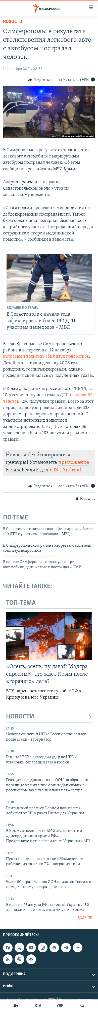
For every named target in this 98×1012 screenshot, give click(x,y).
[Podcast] (19, 959)
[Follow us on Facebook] (8, 947)
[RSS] (8, 959)
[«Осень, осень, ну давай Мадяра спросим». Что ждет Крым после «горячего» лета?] (49, 636)
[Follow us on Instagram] (42, 947)
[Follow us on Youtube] (31, 947)
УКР (60, 1006)
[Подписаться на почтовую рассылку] (31, 959)
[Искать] (82, 1005)
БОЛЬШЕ (85, 918)
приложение (73, 462)
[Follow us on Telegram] (66, 947)
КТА (38, 1006)
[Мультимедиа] (15, 1005)
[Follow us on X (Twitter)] (19, 947)
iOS (54, 470)
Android (71, 470)
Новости (12, 22)
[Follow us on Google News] (54, 947)
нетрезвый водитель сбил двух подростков (46, 356)
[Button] (40, 80)
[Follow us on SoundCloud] (77, 947)
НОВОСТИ (20, 716)
